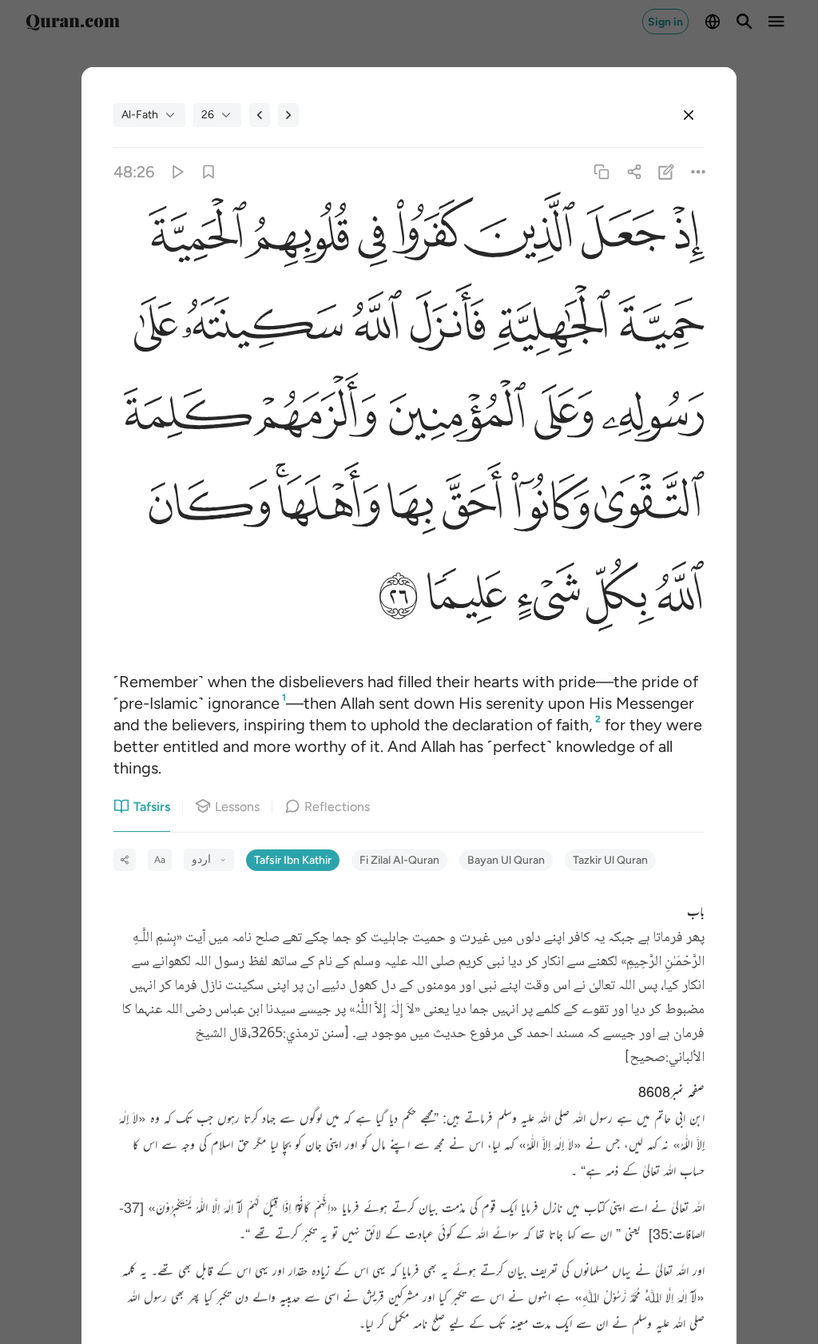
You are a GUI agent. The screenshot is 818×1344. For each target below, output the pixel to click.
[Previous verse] (259, 115)
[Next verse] (288, 115)
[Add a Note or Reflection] (666, 172)
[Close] (689, 115)
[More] (698, 172)
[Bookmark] (209, 172)
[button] (685, 238)
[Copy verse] (602, 172)
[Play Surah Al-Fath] (176, 172)
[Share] (634, 172)
